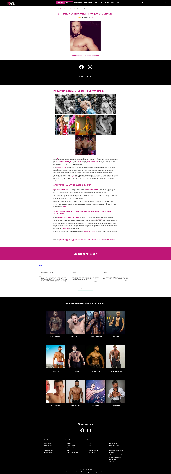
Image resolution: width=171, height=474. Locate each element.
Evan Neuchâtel (115, 405)
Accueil (55, 8)
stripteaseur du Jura (61, 167)
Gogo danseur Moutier (109, 239)
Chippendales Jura (75, 239)
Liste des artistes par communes (118, 461)
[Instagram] (165, 3)
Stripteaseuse (48, 445)
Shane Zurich (115, 336)
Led (105, 2)
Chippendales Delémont (65, 239)
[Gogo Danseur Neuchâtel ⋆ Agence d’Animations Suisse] (95, 322)
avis (93, 17)
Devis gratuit (86, 76)
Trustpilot (41, 265)
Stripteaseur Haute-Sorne (59, 240)
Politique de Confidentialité (116, 450)
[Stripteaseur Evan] (115, 391)
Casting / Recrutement (115, 457)
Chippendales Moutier (86, 239)
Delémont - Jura (72, 8)
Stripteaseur (48, 443)
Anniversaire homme (94, 447)
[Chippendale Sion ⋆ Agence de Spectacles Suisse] (75, 391)
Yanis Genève (75, 336)
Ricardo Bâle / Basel (116, 371)
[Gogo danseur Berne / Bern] (95, 357)
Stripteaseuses (88, 2)
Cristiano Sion (75, 405)
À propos (112, 452)
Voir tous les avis (85, 288)
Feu (108, 2)
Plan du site (113, 459)
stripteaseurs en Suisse (89, 231)
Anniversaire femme (93, 450)
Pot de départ (92, 452)
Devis (66, 2)
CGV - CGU (113, 447)
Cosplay (69, 450)
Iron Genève (95, 405)
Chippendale (99, 219)
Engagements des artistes (116, 454)
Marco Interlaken (55, 336)
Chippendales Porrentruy (97, 239)
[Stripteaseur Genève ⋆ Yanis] (75, 322)
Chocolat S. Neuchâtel (95, 336)
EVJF (64, 206)
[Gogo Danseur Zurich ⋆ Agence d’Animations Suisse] (115, 322)
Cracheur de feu (71, 445)
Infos (117, 2)
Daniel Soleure (55, 371)
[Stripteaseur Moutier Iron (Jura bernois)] (85, 50)
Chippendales (98, 2)
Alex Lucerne (75, 371)
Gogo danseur (48, 447)
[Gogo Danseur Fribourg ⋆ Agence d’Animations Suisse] (55, 391)
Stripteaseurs (78, 2)
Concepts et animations (72, 452)
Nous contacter (114, 443)
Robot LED (69, 443)
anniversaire (79, 161)
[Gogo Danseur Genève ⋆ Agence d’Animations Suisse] (95, 391)
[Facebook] (142, 3)
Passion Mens (89, 469)
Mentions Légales (114, 445)
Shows (112, 2)
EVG (90, 443)
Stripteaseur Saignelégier (72, 240)
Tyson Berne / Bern (95, 371)
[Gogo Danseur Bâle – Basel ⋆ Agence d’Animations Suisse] (115, 357)
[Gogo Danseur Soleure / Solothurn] (55, 357)
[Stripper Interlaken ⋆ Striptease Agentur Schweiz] (55, 322)
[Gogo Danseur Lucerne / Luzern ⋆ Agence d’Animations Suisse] (75, 357)
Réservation (60, 2)
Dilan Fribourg (55, 405)
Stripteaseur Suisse (62, 8)
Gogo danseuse (49, 450)
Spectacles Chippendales (73, 447)
